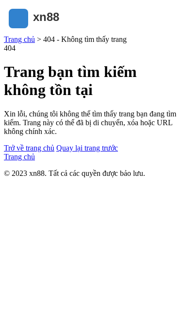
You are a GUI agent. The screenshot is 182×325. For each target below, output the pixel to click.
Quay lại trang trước (87, 148)
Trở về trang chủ (29, 148)
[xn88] (52, 30)
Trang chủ (19, 39)
